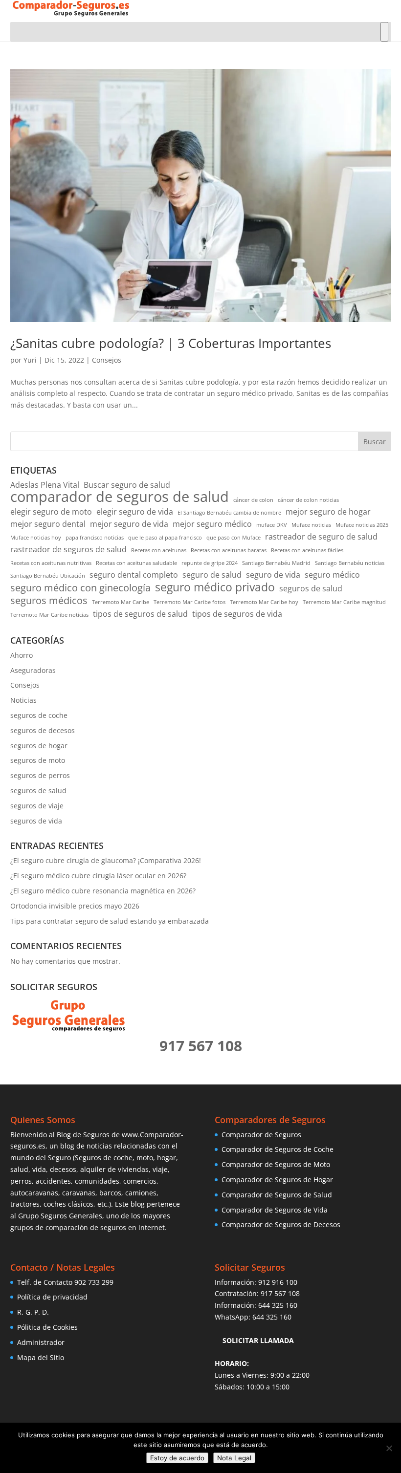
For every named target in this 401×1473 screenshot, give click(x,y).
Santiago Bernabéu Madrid (276, 563)
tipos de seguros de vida (237, 613)
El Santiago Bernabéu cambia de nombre (229, 512)
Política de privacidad (52, 1296)
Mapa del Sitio (40, 1357)
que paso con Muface (233, 537)
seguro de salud (212, 574)
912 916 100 (277, 1282)
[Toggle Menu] (384, 32)
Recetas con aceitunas (158, 550)
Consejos (106, 360)
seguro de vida (273, 574)
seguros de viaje (37, 805)
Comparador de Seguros (261, 1134)
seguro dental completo (133, 574)
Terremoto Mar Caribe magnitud (344, 602)
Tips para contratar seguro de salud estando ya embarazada (109, 921)
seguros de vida (36, 820)
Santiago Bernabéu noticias (349, 563)
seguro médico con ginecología (80, 588)
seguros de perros (40, 775)
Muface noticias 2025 (361, 524)
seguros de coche (38, 715)
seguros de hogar (38, 745)
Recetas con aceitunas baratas (229, 550)
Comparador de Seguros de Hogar (277, 1179)
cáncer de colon (253, 500)
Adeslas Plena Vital (44, 484)
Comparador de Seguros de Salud (277, 1194)
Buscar (374, 441)
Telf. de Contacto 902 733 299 (65, 1282)
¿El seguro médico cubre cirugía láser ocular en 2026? (98, 875)
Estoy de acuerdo (177, 1458)
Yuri (30, 360)
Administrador (41, 1342)
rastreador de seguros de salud (68, 549)
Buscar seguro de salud (127, 484)
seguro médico (332, 574)
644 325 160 (277, 1305)
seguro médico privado (215, 587)
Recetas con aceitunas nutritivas (50, 563)
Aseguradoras (33, 670)
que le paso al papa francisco (165, 537)
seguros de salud (310, 588)
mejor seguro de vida (129, 524)
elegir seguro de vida (134, 511)
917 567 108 (280, 1293)
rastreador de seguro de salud (321, 536)
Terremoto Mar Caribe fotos (189, 602)
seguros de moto (37, 760)
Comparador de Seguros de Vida (275, 1209)
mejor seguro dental (48, 524)
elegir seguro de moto (51, 511)
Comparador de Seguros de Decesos (281, 1224)
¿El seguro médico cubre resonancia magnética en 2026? (103, 890)
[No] (389, 1448)
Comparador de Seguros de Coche (278, 1149)
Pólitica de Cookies (47, 1327)
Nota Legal (234, 1458)
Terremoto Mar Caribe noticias (49, 614)
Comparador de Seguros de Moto (276, 1164)
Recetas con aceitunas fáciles (307, 550)
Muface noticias (311, 524)
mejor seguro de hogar (328, 511)
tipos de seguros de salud (140, 613)
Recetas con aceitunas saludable (136, 563)
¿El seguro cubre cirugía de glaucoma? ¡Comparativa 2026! (105, 860)
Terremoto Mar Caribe (120, 602)
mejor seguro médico (212, 524)
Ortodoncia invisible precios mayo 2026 (74, 905)
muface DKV (271, 524)
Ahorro (21, 655)
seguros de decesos (42, 730)
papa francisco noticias (95, 537)
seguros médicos (49, 601)
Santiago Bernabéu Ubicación (47, 575)
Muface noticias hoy (35, 537)
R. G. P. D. (33, 1312)
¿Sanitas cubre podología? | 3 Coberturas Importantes (170, 343)
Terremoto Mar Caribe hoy (264, 602)
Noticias (23, 700)
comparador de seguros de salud (119, 497)
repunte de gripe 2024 (209, 563)
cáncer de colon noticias (308, 500)
